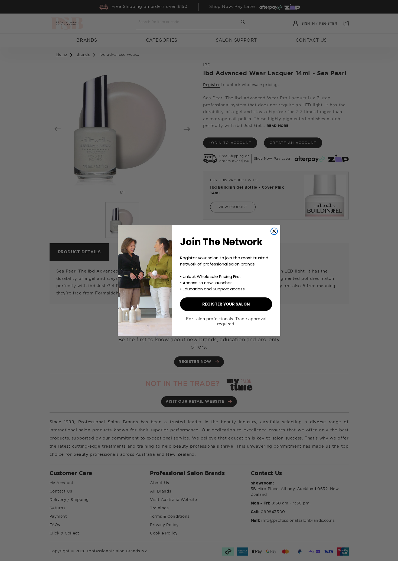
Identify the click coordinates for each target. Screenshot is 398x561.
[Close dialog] (274, 231)
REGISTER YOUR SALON (226, 304)
